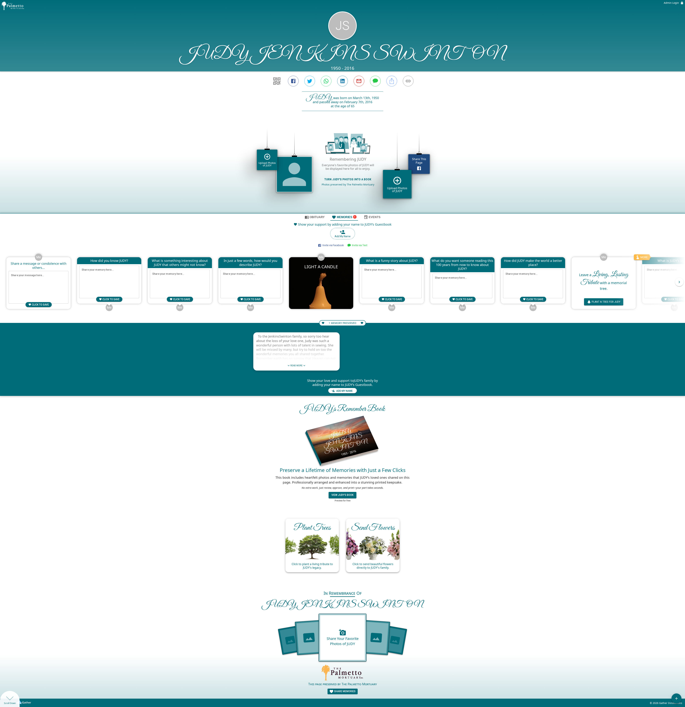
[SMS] (375, 81)
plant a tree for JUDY (606, 301)
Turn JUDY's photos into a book (347, 179)
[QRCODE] (277, 81)
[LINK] (408, 81)
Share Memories (345, 691)
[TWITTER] (309, 81)
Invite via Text (359, 245)
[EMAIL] (359, 81)
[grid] (342, 168)
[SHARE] (391, 81)
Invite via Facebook (332, 245)
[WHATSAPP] (326, 81)
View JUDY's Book (342, 495)
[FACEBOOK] (293, 81)
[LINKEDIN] (342, 81)
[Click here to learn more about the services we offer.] (342, 673)
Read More (296, 365)
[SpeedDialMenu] (676, 698)
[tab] (314, 217)
